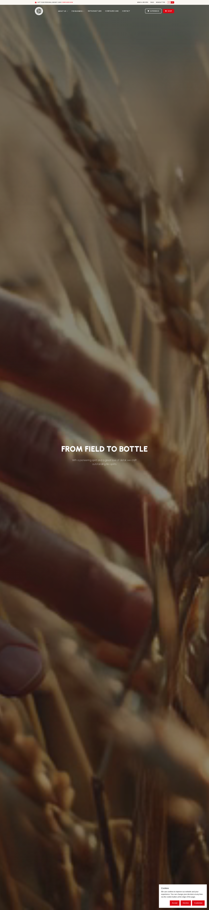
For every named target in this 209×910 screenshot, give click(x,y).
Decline (186, 903)
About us (62, 11)
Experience (154, 11)
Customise (198, 903)
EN (172, 2)
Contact (126, 11)
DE (169, 2)
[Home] (39, 11)
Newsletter (160, 2)
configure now (67, 2)
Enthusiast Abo (95, 11)
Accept (174, 903)
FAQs (152, 2)
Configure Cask (112, 11)
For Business (77, 11)
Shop (170, 11)
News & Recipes (142, 2)
